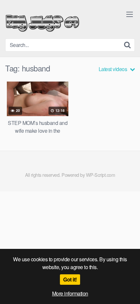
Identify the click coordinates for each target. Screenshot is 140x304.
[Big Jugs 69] (42, 21)
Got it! (70, 279)
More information (70, 293)
